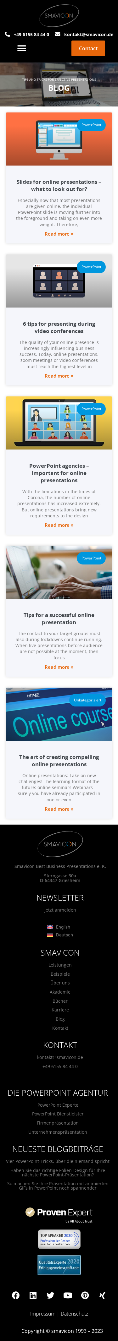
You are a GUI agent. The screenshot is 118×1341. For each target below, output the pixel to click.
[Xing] (102, 1295)
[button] (22, 48)
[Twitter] (50, 1295)
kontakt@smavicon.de (60, 1057)
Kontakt (60, 1028)
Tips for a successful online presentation (59, 618)
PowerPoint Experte (57, 1105)
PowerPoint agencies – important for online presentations (59, 473)
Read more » (59, 234)
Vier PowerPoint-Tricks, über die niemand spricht (58, 1161)
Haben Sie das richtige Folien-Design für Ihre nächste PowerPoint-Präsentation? (57, 1172)
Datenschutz (74, 1313)
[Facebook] (16, 1295)
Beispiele (60, 974)
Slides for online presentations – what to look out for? (59, 185)
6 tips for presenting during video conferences (59, 327)
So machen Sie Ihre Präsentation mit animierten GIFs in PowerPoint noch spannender (58, 1185)
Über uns (60, 983)
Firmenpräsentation (58, 1123)
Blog (60, 1019)
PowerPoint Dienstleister (58, 1114)
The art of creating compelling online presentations (59, 760)
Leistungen (60, 965)
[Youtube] (68, 1295)
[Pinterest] (85, 1295)
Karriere (60, 1010)
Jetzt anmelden (60, 910)
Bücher (60, 1001)
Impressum (42, 1313)
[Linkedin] (33, 1295)
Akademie (60, 992)
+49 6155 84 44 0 (60, 1066)
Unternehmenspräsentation (57, 1132)
